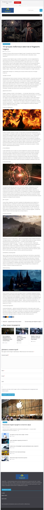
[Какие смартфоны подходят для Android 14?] (5, 441)
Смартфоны (5, 422)
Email (3, 376)
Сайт (3, 381)
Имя (3, 370)
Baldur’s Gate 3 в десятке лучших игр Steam (35, 337)
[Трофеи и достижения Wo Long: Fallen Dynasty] (22, 328)
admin (10, 51)
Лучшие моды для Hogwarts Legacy (33, 321)
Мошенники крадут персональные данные (18, 457)
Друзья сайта (4, 495)
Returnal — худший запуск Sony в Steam (12, 321)
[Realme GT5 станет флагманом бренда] (5, 452)
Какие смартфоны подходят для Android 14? (19, 440)
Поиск (41, 10)
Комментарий (5, 355)
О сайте (3, 493)
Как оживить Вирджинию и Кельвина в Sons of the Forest (7, 338)
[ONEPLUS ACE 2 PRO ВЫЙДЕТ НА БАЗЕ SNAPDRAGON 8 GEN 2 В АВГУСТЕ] (5, 447)
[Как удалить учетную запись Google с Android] (5, 435)
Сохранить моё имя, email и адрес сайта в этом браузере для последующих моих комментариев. (20, 390)
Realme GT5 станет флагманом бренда (17, 451)
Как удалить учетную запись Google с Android (19, 434)
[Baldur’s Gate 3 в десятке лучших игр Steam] (36, 328)
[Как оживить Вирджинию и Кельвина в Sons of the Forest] (8, 328)
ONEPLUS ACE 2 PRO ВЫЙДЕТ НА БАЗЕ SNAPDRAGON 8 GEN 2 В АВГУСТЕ (24, 446)
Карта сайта (4, 498)
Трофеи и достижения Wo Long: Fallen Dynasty (21, 338)
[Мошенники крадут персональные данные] (5, 458)
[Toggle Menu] (40, 15)
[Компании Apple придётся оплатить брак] (22, 410)
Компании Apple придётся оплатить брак (17, 425)
